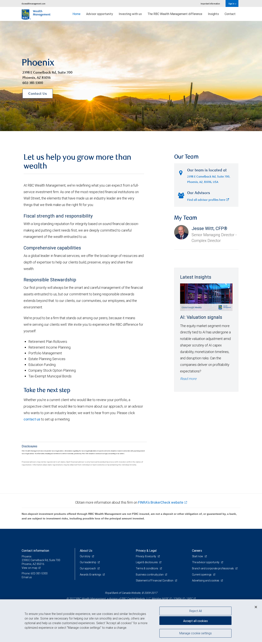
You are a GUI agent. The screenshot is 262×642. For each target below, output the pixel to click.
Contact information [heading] (35, 550)
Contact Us (37, 94)
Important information (210, 3)
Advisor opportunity (99, 14)
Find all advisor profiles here (206, 200)
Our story (85, 556)
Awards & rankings (91, 574)
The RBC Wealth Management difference (174, 14)
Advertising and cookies (206, 580)
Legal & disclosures (147, 562)
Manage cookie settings (195, 633)
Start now (198, 556)
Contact (230, 14)
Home (76, 14)
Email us (27, 577)
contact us (32, 419)
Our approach (88, 568)
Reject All (195, 611)
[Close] (256, 607)
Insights (213, 14)
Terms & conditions (147, 568)
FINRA (177, 598)
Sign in (231, 3)
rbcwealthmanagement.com (33, 3)
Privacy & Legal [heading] (146, 550)
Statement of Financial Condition (155, 580)
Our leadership (88, 562)
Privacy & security (146, 556)
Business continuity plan (150, 574)
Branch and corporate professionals (213, 568)
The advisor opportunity (206, 562)
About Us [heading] (86, 550)
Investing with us (130, 14)
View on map (29, 568)
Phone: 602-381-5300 (35, 573)
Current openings (202, 574)
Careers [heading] (197, 550)
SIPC (190, 598)
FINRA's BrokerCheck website (160, 502)
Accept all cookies (195, 621)
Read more (188, 378)
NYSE (165, 598)
